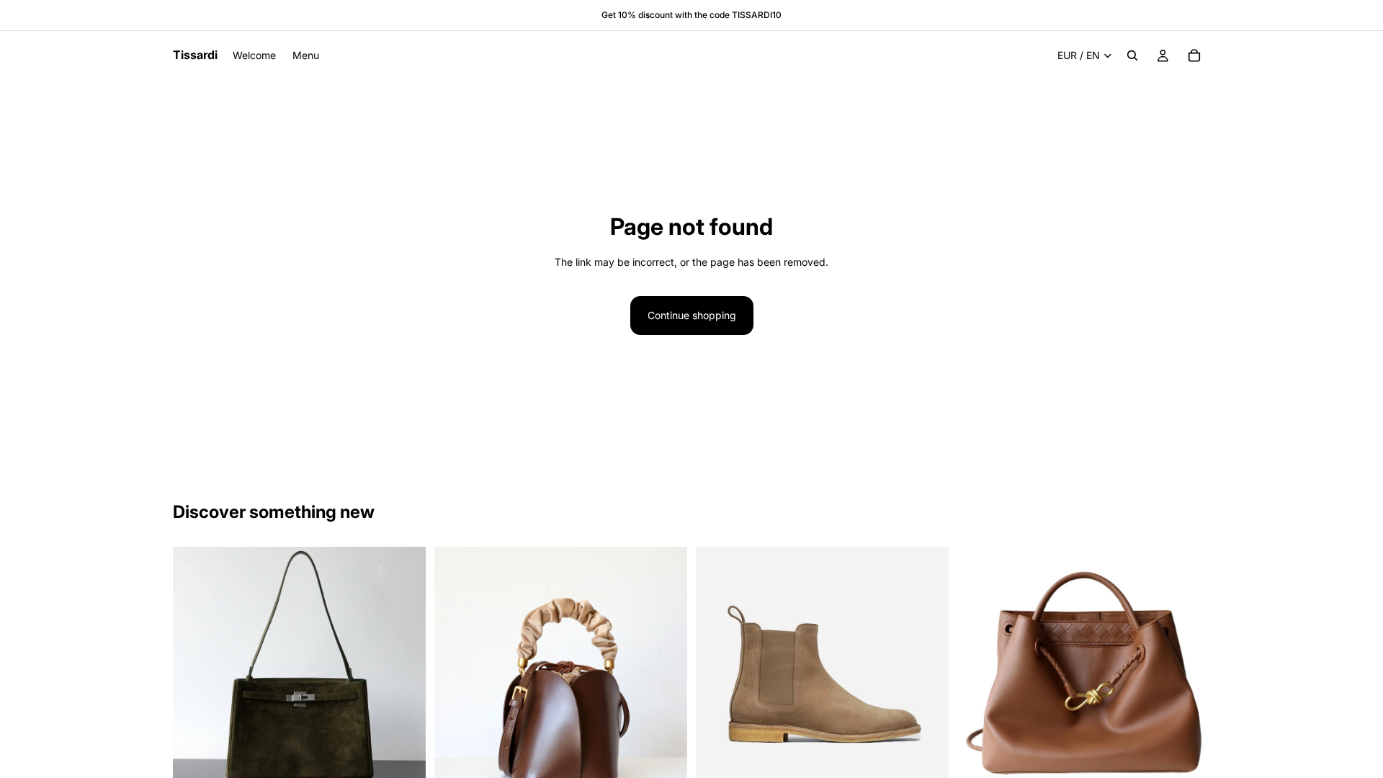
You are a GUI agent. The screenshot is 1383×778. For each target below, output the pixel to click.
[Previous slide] (194, 673)
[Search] (1132, 55)
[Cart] (1194, 55)
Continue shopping (692, 315)
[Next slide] (404, 673)
